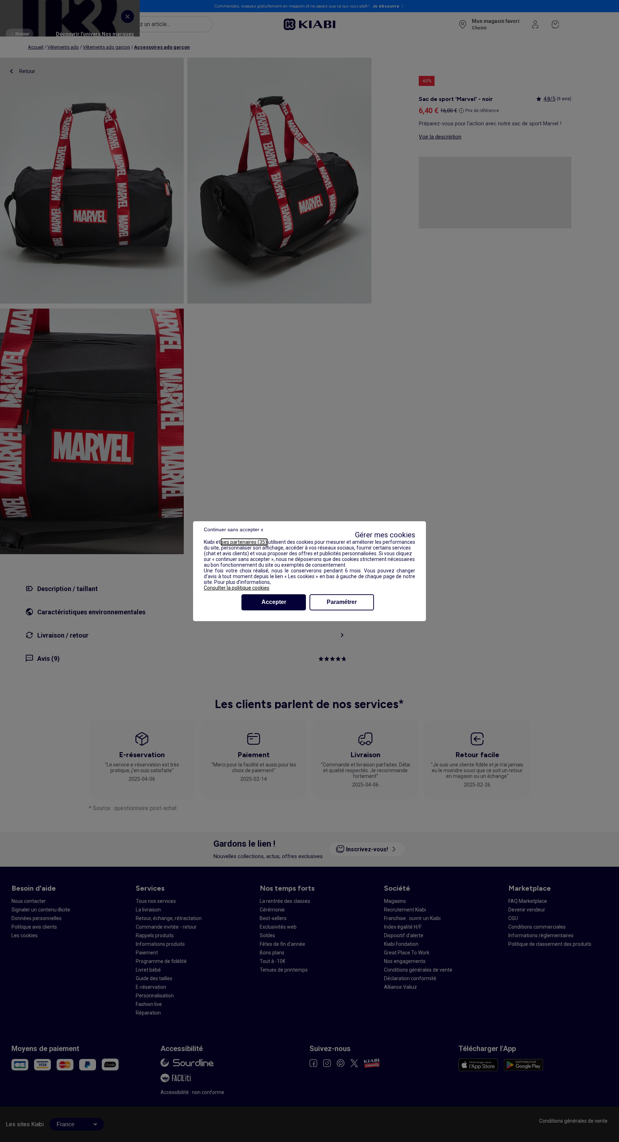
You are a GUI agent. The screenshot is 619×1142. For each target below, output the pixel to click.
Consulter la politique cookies (236, 588)
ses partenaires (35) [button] (244, 542)
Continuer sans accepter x (233, 529)
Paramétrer (342, 602)
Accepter (273, 602)
